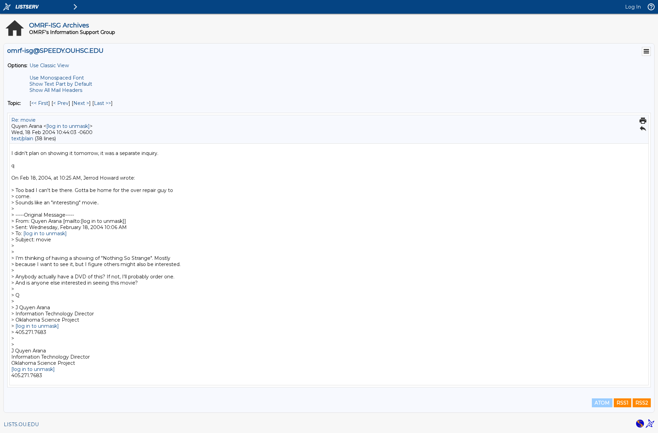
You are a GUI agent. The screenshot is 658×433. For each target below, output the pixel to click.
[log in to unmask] (68, 126)
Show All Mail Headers (55, 90)
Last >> (102, 103)
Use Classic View (49, 65)
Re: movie (23, 120)
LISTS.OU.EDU (21, 424)
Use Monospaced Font (56, 78)
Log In (633, 7)
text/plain (22, 138)
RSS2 (641, 403)
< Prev (61, 103)
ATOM (602, 403)
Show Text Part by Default (60, 84)
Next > (81, 103)
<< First (39, 103)
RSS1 (623, 403)
